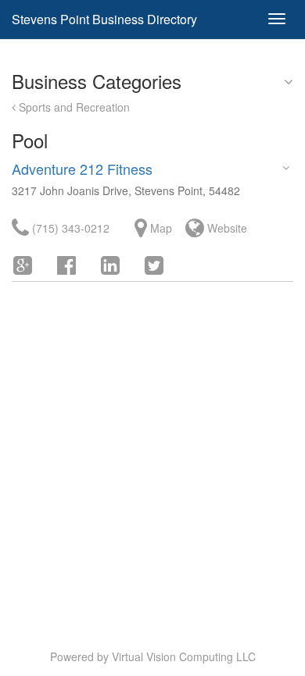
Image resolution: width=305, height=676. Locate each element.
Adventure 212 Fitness (82, 168)
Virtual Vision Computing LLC (184, 656)
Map (159, 228)
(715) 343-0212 (69, 228)
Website (225, 228)
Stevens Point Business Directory (104, 19)
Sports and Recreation (73, 107)
